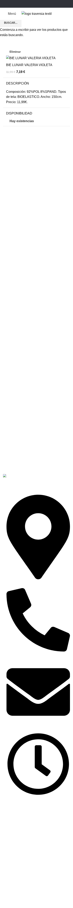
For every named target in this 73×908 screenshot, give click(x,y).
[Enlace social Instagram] (36, 4)
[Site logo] (36, 13)
